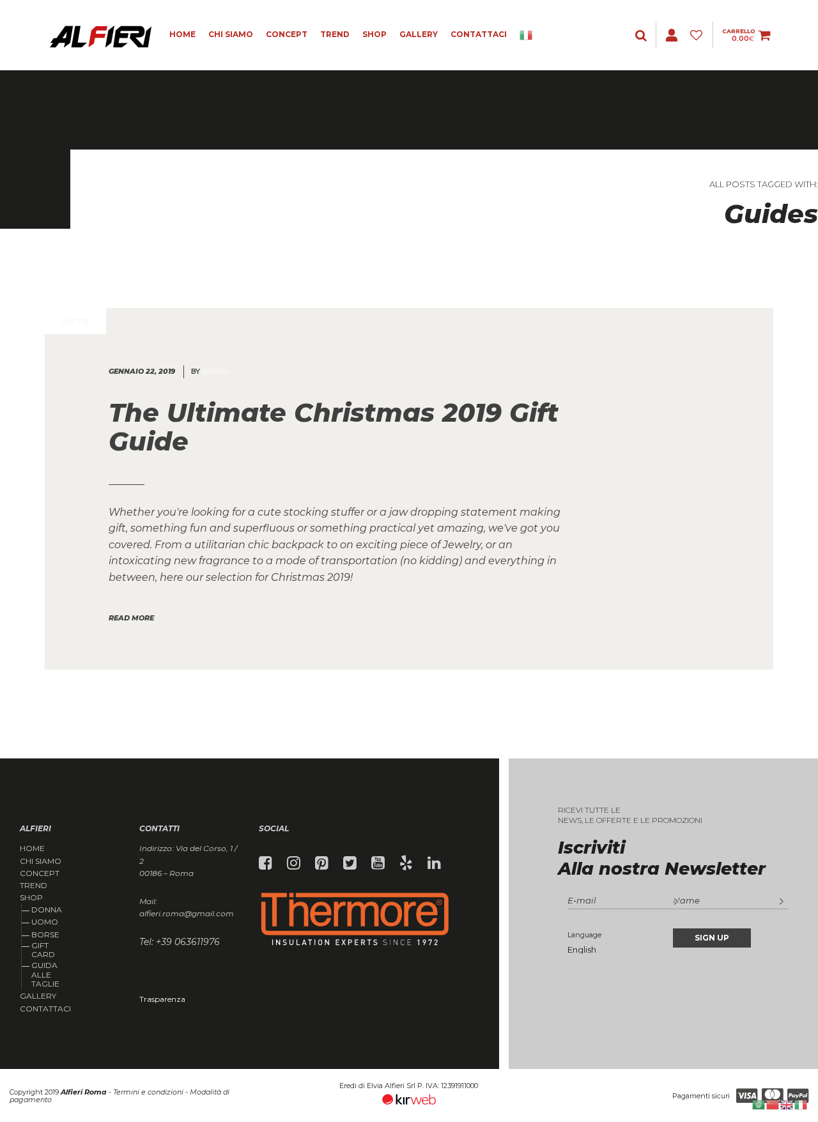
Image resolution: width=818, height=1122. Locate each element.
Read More (131, 617)
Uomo (44, 921)
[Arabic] (759, 1104)
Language (584, 935)
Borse (45, 934)
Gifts (75, 321)
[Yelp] (406, 863)
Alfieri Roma (84, 1091)
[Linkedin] (434, 863)
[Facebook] (265, 863)
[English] (787, 1104)
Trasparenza (162, 999)
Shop (374, 34)
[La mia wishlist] (698, 35)
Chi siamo (230, 34)
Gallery (418, 34)
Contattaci (479, 34)
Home (182, 34)
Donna (46, 909)
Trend (335, 34)
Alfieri (215, 371)
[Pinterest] (321, 863)
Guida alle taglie (45, 974)
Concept (286, 34)
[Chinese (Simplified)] (773, 1104)
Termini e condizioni (148, 1091)
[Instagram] (293, 863)
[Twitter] (350, 863)
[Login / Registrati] (642, 35)
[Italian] (530, 35)
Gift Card (43, 950)
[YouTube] (378, 863)
